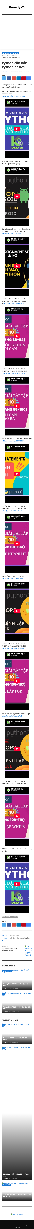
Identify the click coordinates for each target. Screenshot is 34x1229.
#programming (6, 916)
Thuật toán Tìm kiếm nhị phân (14, 965)
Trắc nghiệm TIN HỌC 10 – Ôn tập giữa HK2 (17, 1008)
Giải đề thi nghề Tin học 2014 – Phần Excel (16, 1175)
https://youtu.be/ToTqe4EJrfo (12, 511)
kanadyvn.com (19, 1225)
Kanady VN (17, 1227)
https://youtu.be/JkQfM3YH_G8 (13, 233)
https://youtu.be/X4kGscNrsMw (13, 648)
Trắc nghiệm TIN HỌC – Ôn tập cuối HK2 (15, 985)
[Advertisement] (17, 32)
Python (15, 53)
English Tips (6, 1184)
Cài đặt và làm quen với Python (20, 938)
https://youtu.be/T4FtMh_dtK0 (12, 578)
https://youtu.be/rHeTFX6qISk (13, 303)
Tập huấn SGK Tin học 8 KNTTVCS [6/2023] (15, 1039)
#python (15, 916)
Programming (7, 53)
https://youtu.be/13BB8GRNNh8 (14, 441)
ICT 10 (4, 971)
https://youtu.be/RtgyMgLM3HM (13, 96)
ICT (3, 994)
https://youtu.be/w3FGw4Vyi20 (14, 373)
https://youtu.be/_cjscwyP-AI (12, 716)
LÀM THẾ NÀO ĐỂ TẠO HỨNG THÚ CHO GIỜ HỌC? (17, 1195)
